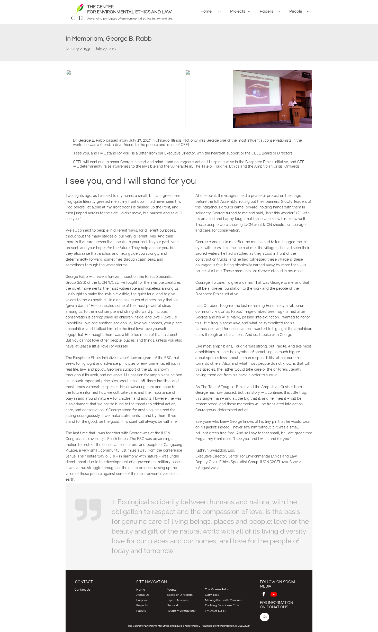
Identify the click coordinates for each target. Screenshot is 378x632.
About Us (142, 595)
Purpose (142, 600)
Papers (141, 610)
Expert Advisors (177, 600)
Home (140, 589)
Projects (142, 605)
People (171, 589)
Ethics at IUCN (215, 611)
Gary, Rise (212, 595)
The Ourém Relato (217, 589)
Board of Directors (180, 595)
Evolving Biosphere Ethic (222, 605)
